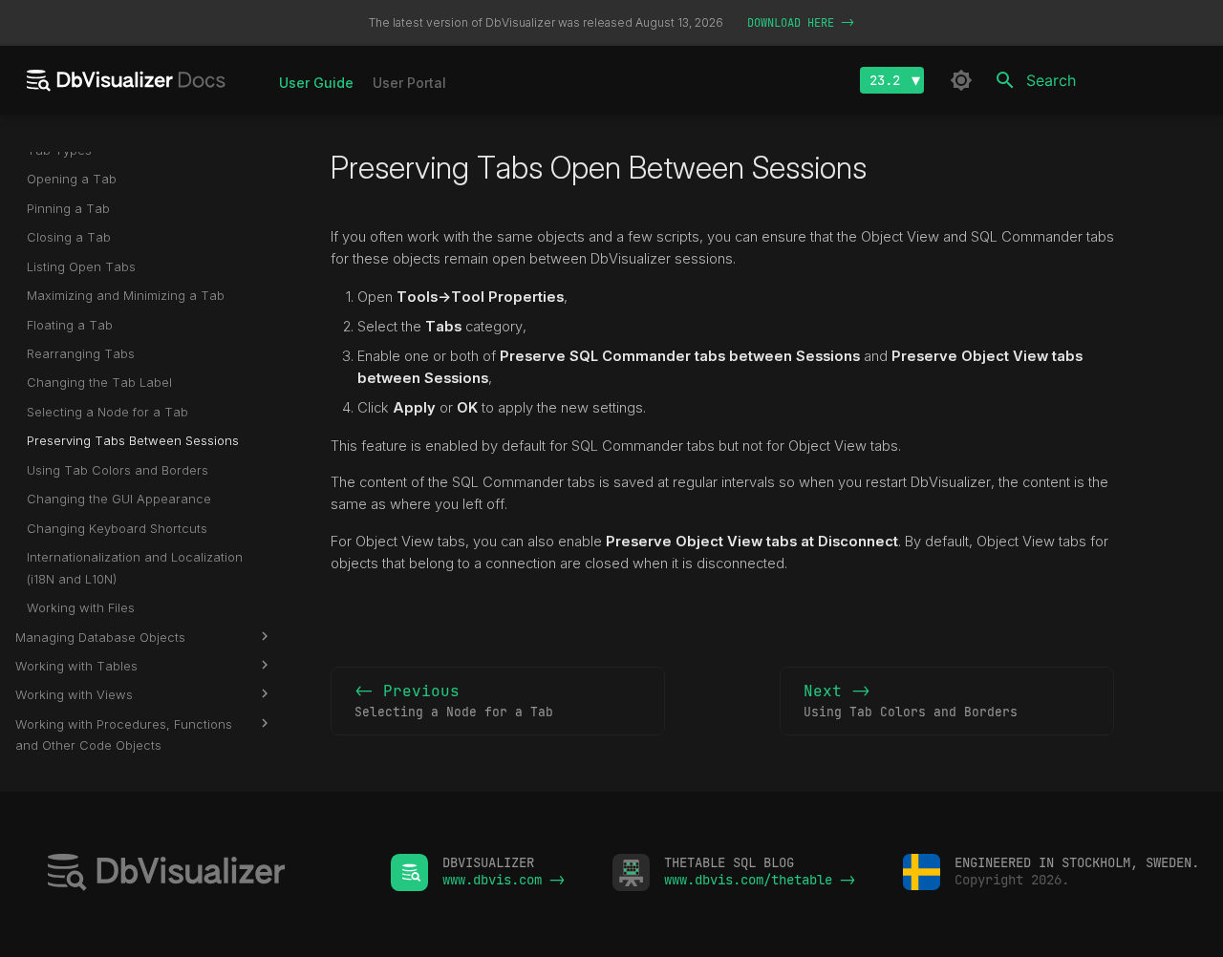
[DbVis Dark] (961, 80)
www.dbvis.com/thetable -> (759, 879)
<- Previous (453, 701)
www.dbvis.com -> (503, 879)
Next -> (911, 701)
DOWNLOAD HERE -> (800, 23)
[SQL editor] (195, 874)
